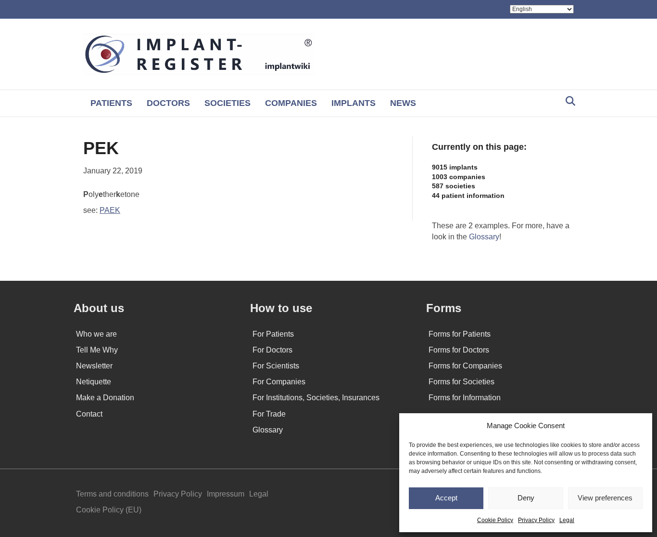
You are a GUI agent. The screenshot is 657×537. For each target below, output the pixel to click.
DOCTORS (168, 103)
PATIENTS (111, 103)
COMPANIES (291, 103)
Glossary (484, 237)
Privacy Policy (536, 520)
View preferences (605, 498)
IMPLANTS (353, 103)
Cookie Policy (495, 520)
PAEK (110, 210)
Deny (526, 498)
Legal (566, 520)
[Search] (568, 101)
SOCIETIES (227, 103)
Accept (446, 498)
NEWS (403, 103)
